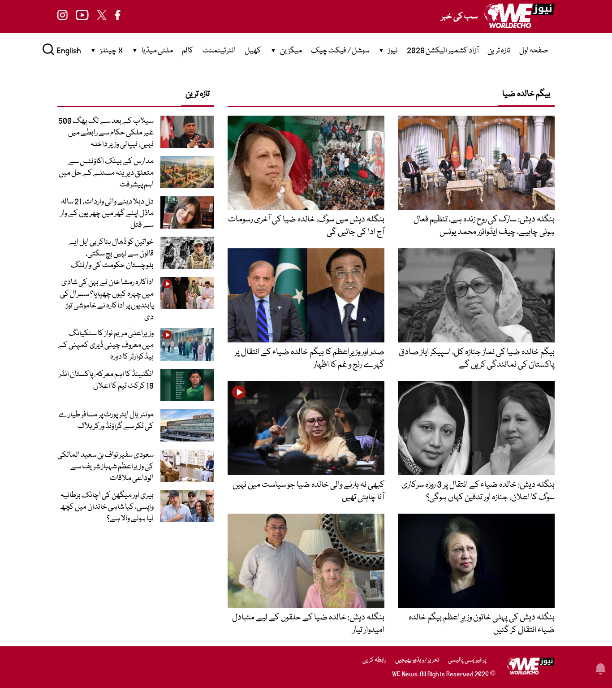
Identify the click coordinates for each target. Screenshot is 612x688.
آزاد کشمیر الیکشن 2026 (442, 51)
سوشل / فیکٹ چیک (340, 51)
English (68, 51)
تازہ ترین (498, 51)
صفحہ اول (533, 51)
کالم (188, 51)
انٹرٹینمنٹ (219, 51)
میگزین (291, 51)
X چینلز (111, 51)
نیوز (393, 51)
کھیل (253, 51)
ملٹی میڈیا (157, 51)
